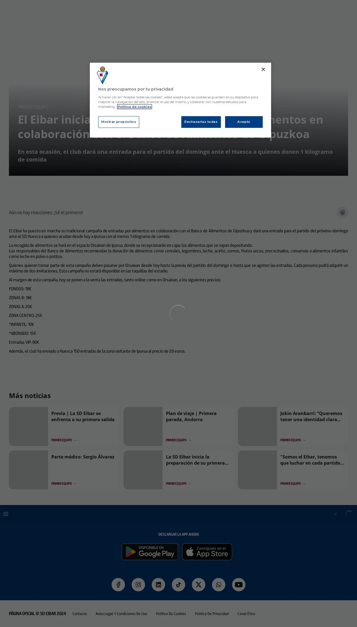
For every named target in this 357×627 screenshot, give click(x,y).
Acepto (243, 122)
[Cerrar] (263, 69)
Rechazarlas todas (201, 122)
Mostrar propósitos (118, 122)
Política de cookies (134, 107)
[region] (180, 100)
